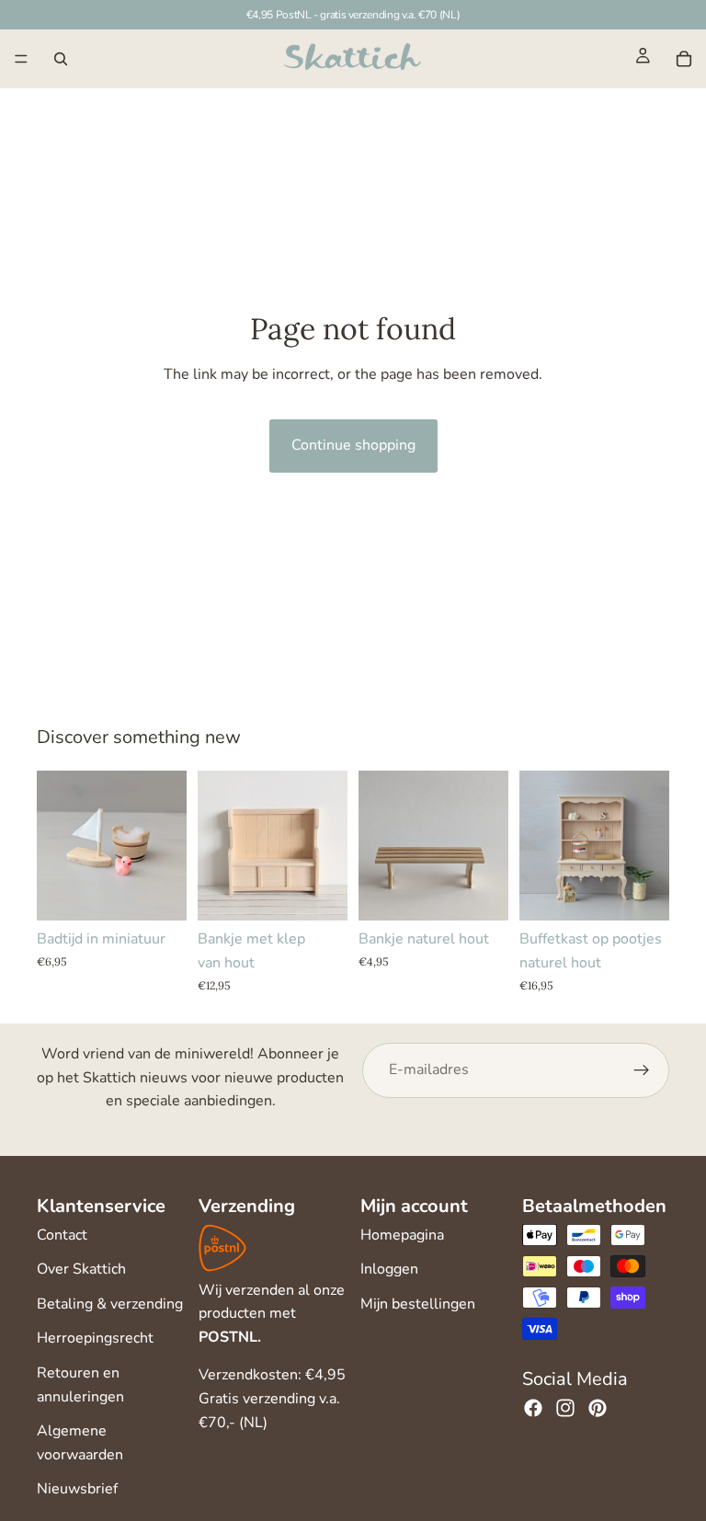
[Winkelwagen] (684, 59)
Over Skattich (81, 1269)
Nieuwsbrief (77, 1489)
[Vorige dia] (218, 846)
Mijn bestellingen (417, 1304)
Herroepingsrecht (95, 1338)
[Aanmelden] (641, 1070)
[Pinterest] (597, 1408)
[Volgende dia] (327, 846)
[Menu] (21, 59)
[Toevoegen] (158, 892)
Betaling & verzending (110, 1304)
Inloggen (389, 1269)
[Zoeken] (60, 59)
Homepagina (402, 1235)
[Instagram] (565, 1408)
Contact (62, 1235)
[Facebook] (533, 1408)
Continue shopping (353, 445)
